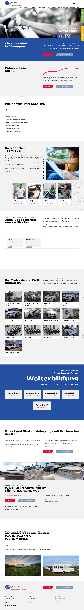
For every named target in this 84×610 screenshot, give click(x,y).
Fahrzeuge (34, 7)
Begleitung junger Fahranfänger (13, 131)
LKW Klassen (9, 250)
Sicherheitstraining (72, 7)
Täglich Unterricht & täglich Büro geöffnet (15, 119)
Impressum (58, 601)
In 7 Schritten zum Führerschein (13, 125)
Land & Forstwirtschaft (11, 259)
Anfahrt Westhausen (60, 598)
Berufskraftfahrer (45, 7)
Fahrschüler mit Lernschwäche (13, 128)
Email (49, 54)
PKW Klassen (9, 235)
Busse (7, 253)
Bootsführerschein (58, 7)
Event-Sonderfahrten (11, 116)
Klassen (26, 7)
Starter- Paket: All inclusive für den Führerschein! (17, 122)
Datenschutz (58, 600)
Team (21, 7)
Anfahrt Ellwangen (59, 596)
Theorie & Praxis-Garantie (12, 109)
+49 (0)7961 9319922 (18, 203)
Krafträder (8, 256)
